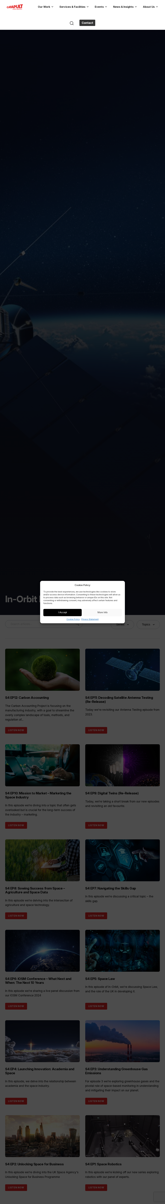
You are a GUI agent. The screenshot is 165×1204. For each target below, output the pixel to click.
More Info (102, 612)
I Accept (62, 612)
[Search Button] (71, 23)
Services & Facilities (72, 6)
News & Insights (123, 6)
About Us (149, 6)
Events (99, 6)
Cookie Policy (73, 619)
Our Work (44, 6)
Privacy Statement (90, 619)
